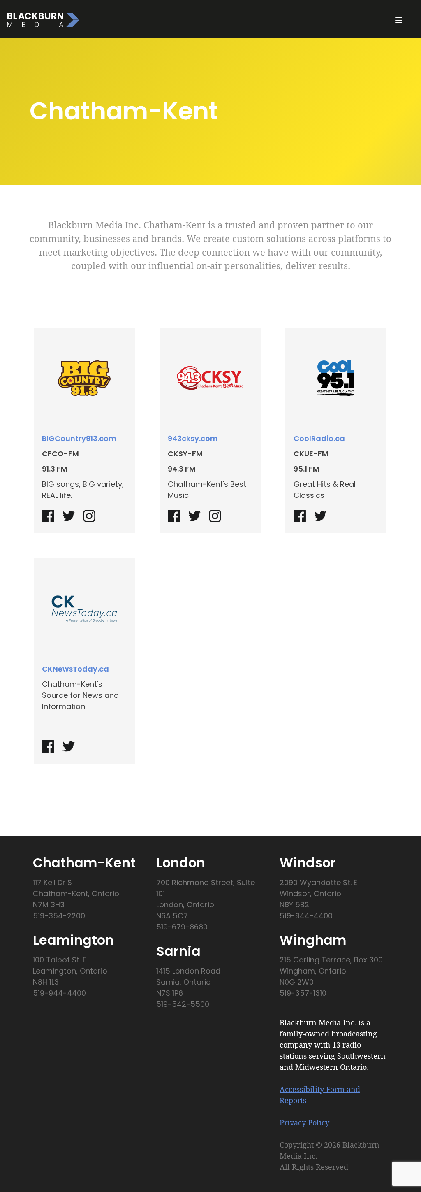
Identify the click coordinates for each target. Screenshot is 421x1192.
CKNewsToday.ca (75, 669)
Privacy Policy (304, 1122)
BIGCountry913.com (79, 438)
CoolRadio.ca (319, 438)
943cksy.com (193, 438)
